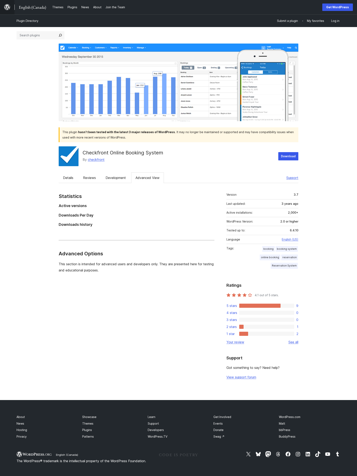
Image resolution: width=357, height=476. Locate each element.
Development (116, 178)
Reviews (89, 178)
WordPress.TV (157, 436)
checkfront (96, 159)
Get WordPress (337, 7)
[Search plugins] (60, 35)
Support (292, 178)
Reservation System (284, 265)
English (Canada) (67, 454)
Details (68, 178)
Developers (156, 430)
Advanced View (147, 178)
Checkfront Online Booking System (123, 153)
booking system (287, 248)
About (21, 417)
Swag (219, 436)
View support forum (241, 377)
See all (293, 342)
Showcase (89, 417)
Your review (235, 342)
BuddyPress (287, 436)
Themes (87, 423)
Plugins (87, 430)
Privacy (22, 436)
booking (268, 248)
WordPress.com (289, 417)
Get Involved (222, 417)
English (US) (290, 239)
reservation (289, 257)
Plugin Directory (27, 20)
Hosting (22, 430)
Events (218, 423)
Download (288, 156)
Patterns (88, 436)
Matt (282, 423)
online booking (270, 257)
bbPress (284, 430)
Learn (151, 417)
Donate (218, 430)
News (20, 423)
